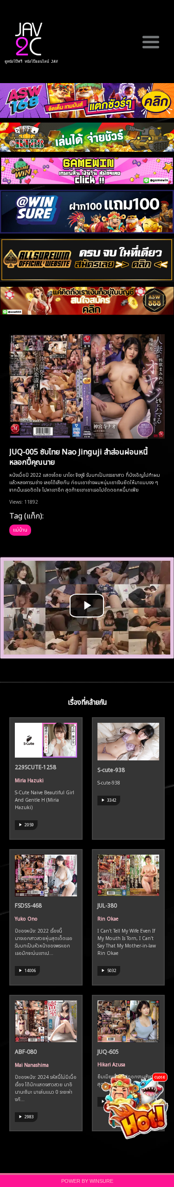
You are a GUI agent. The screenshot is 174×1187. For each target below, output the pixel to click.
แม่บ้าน (20, 529)
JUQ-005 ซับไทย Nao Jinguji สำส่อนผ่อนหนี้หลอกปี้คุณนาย (78, 456)
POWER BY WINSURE (87, 1181)
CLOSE (160, 1076)
